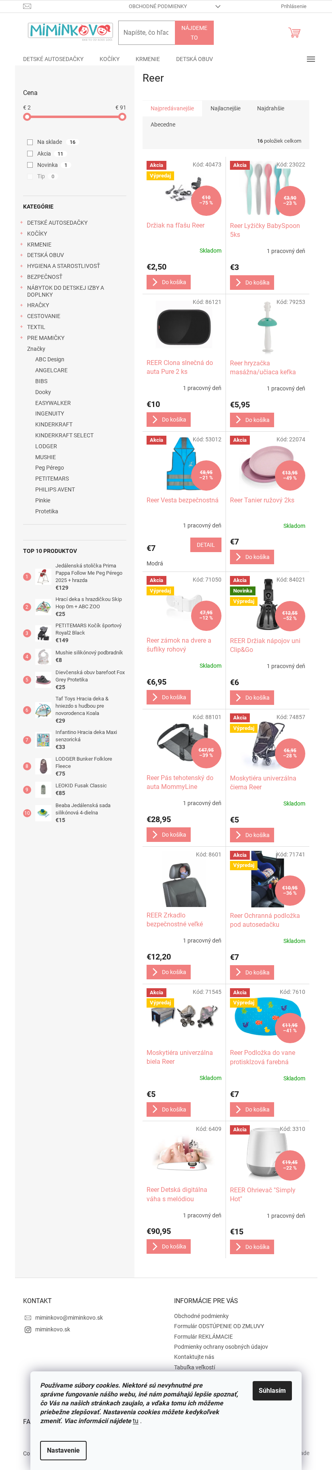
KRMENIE (39, 244)
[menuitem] (53, 59)
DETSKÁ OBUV (45, 255)
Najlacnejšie (225, 108)
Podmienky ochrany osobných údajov (221, 1346)
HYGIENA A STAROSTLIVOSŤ (63, 266)
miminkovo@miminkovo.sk (69, 1317)
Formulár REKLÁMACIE (203, 1336)
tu (135, 1421)
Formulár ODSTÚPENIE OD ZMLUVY (219, 1326)
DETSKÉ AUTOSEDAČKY (57, 222)
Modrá (155, 563)
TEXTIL (36, 327)
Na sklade (56, 142)
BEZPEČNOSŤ (44, 277)
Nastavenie (63, 1450)
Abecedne (163, 124)
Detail (206, 545)
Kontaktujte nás (194, 1357)
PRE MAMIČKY (45, 338)
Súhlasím (272, 1390)
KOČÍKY (37, 233)
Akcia (50, 153)
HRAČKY (38, 305)
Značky (36, 349)
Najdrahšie (270, 108)
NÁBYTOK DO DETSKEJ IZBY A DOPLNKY (65, 291)
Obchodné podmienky (158, 6)
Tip (46, 176)
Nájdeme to (194, 33)
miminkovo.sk (52, 1329)
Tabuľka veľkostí (194, 1367)
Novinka (52, 165)
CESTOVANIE (43, 316)
